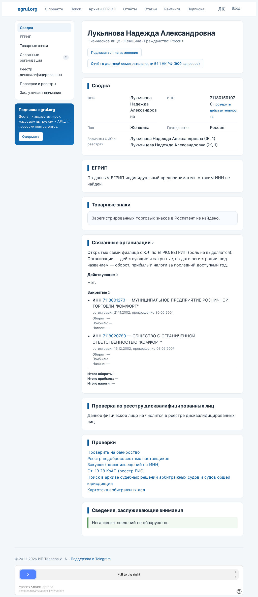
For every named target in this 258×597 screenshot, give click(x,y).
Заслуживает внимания (40, 92)
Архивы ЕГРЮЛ (102, 9)
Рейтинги (172, 9)
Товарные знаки (34, 45)
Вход (236, 8)
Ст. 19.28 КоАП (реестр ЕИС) (116, 470)
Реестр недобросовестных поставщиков (128, 458)
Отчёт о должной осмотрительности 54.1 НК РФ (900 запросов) (145, 64)
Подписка (195, 9)
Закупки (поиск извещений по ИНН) (123, 464)
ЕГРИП (25, 37)
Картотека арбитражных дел (116, 489)
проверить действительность (223, 110)
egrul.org (27, 9)
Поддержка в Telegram (91, 559)
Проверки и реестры (38, 84)
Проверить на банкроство (113, 452)
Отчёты (130, 9)
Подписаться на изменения (114, 52)
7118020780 (114, 335)
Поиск (76, 9)
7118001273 (114, 300)
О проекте (54, 9)
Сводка (26, 27)
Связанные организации (43, 57)
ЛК (221, 9)
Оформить (31, 136)
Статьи (150, 9)
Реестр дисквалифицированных (41, 72)
